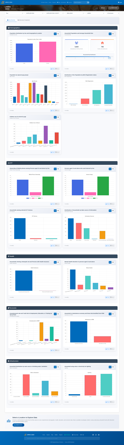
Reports (70, 2)
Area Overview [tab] (11, 20)
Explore (54, 2)
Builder (64, 2)
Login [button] (120, 2)
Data (58, 68)
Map (59, 2)
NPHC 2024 (8, 2)
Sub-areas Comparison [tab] (24, 20)
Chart (53, 68)
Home (50, 2)
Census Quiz (75, 434)
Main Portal (45, 2)
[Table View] (58, 34)
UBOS (81, 434)
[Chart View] (55, 34)
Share (103, 7)
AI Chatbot (67, 434)
